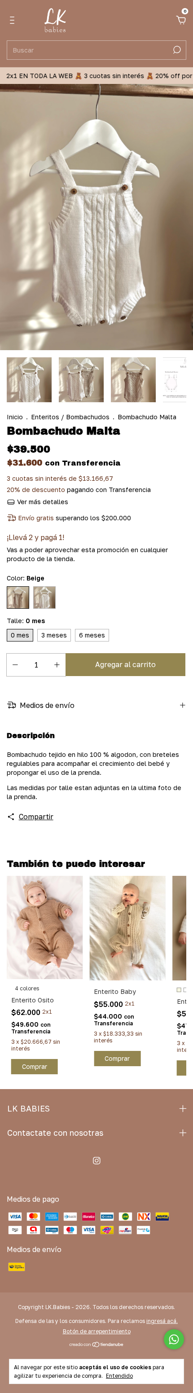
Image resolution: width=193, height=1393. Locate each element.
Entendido (119, 1375)
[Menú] (14, 21)
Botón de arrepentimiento (97, 1331)
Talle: (26, 620)
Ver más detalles (41, 501)
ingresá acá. (162, 1321)
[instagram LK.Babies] (96, 1160)
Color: (25, 578)
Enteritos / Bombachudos (70, 417)
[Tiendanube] (97, 1344)
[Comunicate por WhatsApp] (174, 1339)
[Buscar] (176, 49)
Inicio (15, 417)
